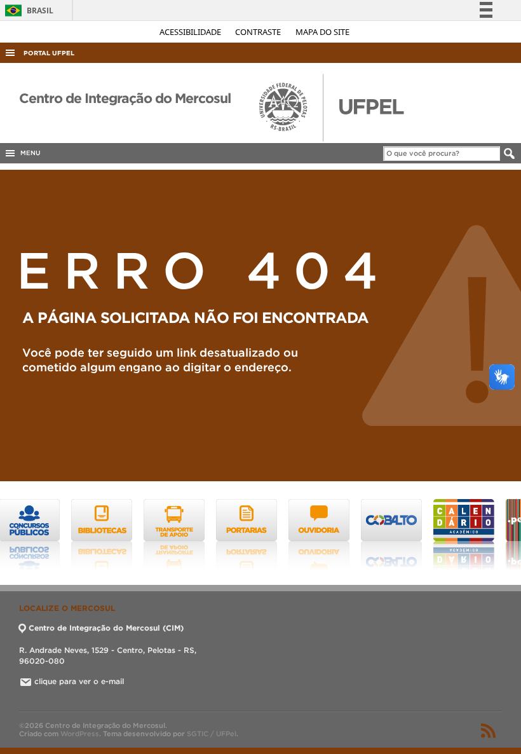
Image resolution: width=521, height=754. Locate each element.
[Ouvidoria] (260, 534)
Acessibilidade (191, 32)
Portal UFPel (49, 53)
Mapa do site (322, 32)
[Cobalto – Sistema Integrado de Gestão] (332, 534)
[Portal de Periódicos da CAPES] (477, 534)
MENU (29, 152)
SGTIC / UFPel (211, 733)
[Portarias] (188, 534)
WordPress (79, 733)
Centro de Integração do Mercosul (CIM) (106, 628)
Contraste (259, 32)
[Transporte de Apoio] (115, 534)
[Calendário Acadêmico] (405, 534)
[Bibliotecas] (43, 534)
